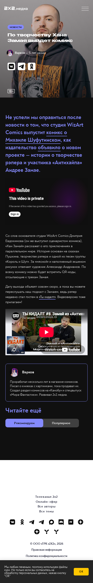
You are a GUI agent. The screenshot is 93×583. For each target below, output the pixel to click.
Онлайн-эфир (47, 502)
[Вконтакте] (12, 522)
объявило (49, 147)
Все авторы (47, 506)
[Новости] (56, 531)
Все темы (46, 511)
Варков (20, 53)
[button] (85, 8)
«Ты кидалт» (47, 297)
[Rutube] (71, 522)
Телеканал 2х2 (46, 497)
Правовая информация (46, 550)
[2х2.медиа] (37, 531)
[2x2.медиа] (41, 522)
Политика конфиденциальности (46, 556)
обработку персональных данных (25, 573)
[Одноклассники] (22, 522)
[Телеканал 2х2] (32, 522)
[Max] (51, 522)
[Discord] (61, 522)
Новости (16, 27)
